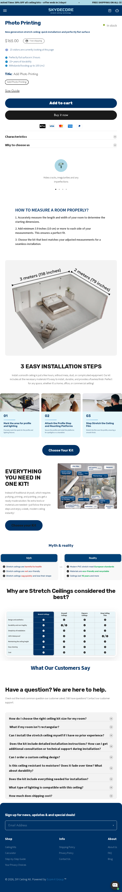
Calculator (10, 853)
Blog (110, 859)
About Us (112, 847)
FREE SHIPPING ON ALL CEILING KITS (99, 2)
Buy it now (61, 115)
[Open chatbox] (115, 885)
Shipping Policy (67, 847)
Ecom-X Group (55, 879)
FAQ (110, 853)
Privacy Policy (66, 853)
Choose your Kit (23, 525)
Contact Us (64, 859)
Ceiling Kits (10, 847)
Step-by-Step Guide (15, 859)
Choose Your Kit (61, 450)
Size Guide (12, 90)
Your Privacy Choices (15, 865)
